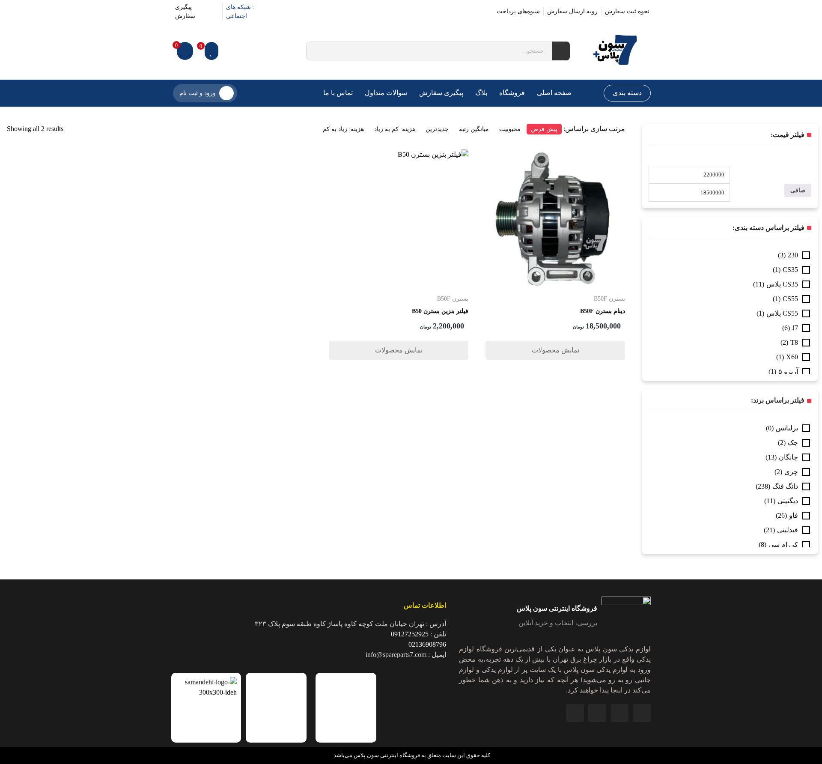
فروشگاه (512, 92)
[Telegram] (597, 713)
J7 (795, 327)
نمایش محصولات (555, 350)
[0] (211, 51)
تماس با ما (338, 92)
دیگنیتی (787, 500)
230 (793, 255)
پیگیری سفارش (441, 92)
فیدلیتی (787, 530)
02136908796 (427, 644)
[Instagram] (288, 11)
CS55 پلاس (782, 313)
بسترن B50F (609, 298)
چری (791, 471)
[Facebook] (349, 11)
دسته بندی (627, 92)
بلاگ (481, 92)
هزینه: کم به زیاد (394, 129)
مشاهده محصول (601, 154)
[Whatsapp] (619, 713)
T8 (794, 342)
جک (793, 442)
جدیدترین (437, 129)
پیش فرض (544, 129)
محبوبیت (510, 129)
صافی (797, 190)
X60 (792, 357)
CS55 (790, 298)
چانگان (788, 457)
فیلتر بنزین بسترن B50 (440, 311)
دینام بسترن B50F (602, 311)
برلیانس (787, 428)
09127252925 (410, 634)
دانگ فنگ (785, 486)
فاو (793, 515)
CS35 (790, 269)
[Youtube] (308, 11)
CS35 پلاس (782, 284)
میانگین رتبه (474, 129)
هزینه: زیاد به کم (343, 129)
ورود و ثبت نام (197, 93)
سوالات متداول (386, 92)
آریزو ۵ (788, 371)
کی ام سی (783, 544)
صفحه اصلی (554, 92)
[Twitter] (328, 11)
